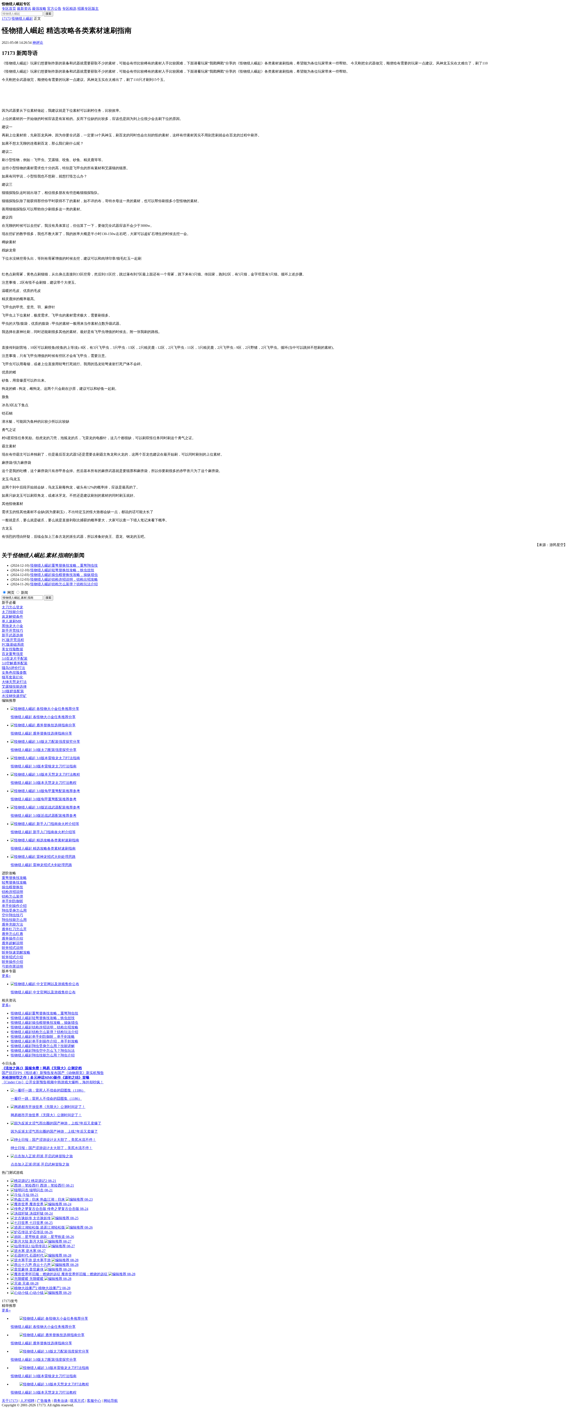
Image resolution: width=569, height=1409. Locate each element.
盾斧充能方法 (12, 924)
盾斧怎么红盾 (12, 934)
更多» (6, 976)
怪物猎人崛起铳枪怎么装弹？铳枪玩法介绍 (64, 584)
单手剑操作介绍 (14, 906)
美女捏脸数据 (12, 649)
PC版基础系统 (13, 644)
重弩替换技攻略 (14, 878)
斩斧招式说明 (12, 948)
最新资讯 (24, 8)
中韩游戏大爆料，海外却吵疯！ (79, 1082)
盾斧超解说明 (12, 943)
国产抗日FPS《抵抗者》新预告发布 (30, 1073)
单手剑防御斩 (12, 901)
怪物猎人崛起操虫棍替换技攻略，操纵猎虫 (64, 575)
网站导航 (111, 1401)
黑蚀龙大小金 (12, 626)
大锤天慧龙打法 (14, 682)
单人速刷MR (12, 621)
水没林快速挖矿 (14, 696)
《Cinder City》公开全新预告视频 (28, 1082)
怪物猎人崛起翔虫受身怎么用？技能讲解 (43, 1046)
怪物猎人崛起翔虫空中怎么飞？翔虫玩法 (43, 1050)
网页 (10, 592)
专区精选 (69, 8)
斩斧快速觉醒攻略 (16, 952)
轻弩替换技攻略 (14, 882)
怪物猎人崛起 (22, 18)
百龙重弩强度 (12, 654)
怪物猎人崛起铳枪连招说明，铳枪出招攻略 (64, 579)
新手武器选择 (12, 635)
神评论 (37, 42)
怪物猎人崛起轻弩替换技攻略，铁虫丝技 (62, 570)
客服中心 (94, 1401)
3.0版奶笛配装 (13, 691)
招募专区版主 (88, 8)
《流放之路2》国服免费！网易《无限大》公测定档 (42, 1068)
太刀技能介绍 (12, 612)
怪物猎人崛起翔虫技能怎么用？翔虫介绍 (43, 1055)
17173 (6, 18)
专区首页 (9, 8)
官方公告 (54, 8)
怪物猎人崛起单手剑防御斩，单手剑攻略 (43, 1036)
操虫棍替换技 (12, 887)
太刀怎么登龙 (12, 607)
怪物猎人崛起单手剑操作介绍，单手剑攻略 (44, 1041)
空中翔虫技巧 (12, 915)
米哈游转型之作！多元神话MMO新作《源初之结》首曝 (45, 1077)
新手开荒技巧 (12, 630)
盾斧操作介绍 (12, 938)
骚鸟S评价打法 (13, 668)
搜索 (48, 13)
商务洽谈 (61, 1401)
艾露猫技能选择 (14, 686)
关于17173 (10, 1401)
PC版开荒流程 (13, 640)
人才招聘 (27, 1401)
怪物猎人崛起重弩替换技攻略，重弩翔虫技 (64, 565)
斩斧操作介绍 (12, 962)
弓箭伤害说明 (12, 966)
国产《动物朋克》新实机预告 (81, 1073)
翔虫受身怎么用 (14, 910)
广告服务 (44, 1401)
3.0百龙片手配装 (15, 658)
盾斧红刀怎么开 (14, 929)
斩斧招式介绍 (12, 957)
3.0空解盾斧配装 (15, 663)
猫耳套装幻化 (12, 677)
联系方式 (77, 1401)
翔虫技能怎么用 (14, 920)
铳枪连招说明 (12, 892)
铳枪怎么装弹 (12, 896)
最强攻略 (39, 8)
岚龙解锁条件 (12, 616)
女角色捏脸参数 (14, 672)
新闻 (24, 592)
